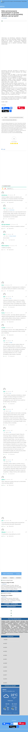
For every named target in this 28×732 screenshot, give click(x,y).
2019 (5, 667)
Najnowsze (5, 577)
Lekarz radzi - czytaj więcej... (11, 591)
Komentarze (18, 577)
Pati (10, 432)
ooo (10, 393)
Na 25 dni (15, 713)
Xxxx (10, 298)
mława (5, 117)
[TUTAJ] (20, 132)
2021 (5, 659)
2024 (5, 647)
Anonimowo (11, 210)
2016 (5, 678)
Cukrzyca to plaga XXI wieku (7, 582)
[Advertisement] (13, 56)
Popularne (12, 577)
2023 (5, 651)
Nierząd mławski (12, 236)
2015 (5, 682)
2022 (5, 655)
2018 (5, 671)
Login (4, 149)
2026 (5, 639)
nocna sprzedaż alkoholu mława (16, 117)
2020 (5, 663)
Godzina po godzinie (7, 713)
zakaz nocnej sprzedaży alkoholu (9, 120)
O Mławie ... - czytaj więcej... (11, 604)
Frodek (10, 342)
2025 (5, 643)
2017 (5, 675)
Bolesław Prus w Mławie (6, 595)
